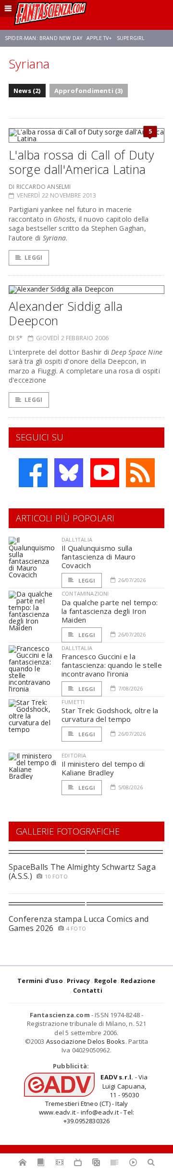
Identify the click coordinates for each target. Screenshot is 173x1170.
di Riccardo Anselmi (40, 187)
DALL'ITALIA (77, 539)
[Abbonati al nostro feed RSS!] (140, 472)
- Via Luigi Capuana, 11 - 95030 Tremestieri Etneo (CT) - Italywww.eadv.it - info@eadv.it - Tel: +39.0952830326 (93, 1099)
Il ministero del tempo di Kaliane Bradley (103, 768)
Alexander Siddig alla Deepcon (66, 313)
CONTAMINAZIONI (85, 593)
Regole (105, 980)
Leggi (33, 257)
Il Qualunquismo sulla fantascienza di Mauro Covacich (99, 556)
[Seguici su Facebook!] (33, 472)
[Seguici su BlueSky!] (68, 472)
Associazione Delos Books (85, 1041)
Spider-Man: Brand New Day (43, 38)
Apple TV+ (99, 38)
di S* (16, 338)
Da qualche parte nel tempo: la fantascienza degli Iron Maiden (110, 611)
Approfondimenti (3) (88, 90)
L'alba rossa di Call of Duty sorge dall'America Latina (81, 161)
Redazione (138, 980)
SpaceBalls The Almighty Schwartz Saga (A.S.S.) (82, 871)
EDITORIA (74, 755)
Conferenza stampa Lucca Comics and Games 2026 (78, 923)
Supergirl (131, 38)
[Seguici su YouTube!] (104, 472)
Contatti (87, 990)
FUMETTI (73, 702)
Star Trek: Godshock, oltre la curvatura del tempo (110, 714)
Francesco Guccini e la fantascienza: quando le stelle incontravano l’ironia (112, 664)
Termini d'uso (40, 980)
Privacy (78, 980)
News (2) (27, 90)
